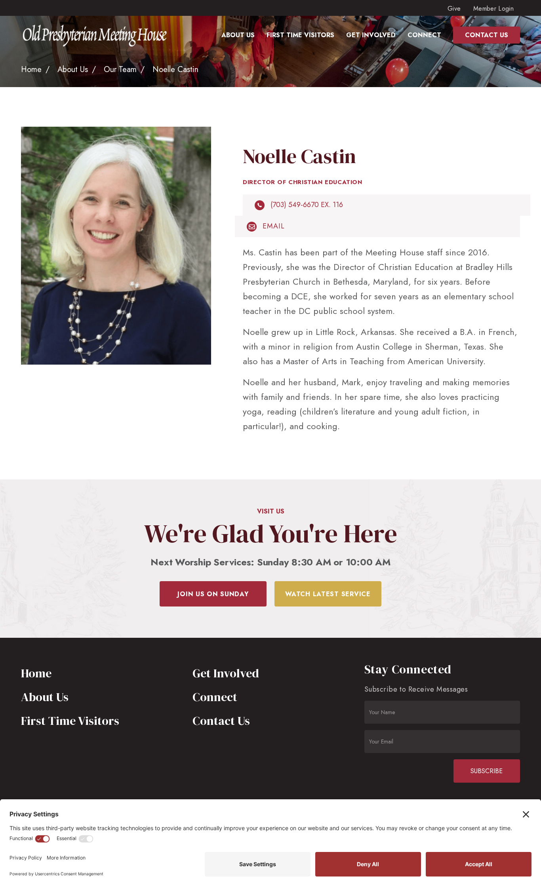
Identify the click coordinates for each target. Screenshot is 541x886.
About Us (72, 69)
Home (31, 69)
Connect (214, 697)
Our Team (120, 69)
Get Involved (225, 673)
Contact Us (221, 721)
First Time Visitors (70, 721)
